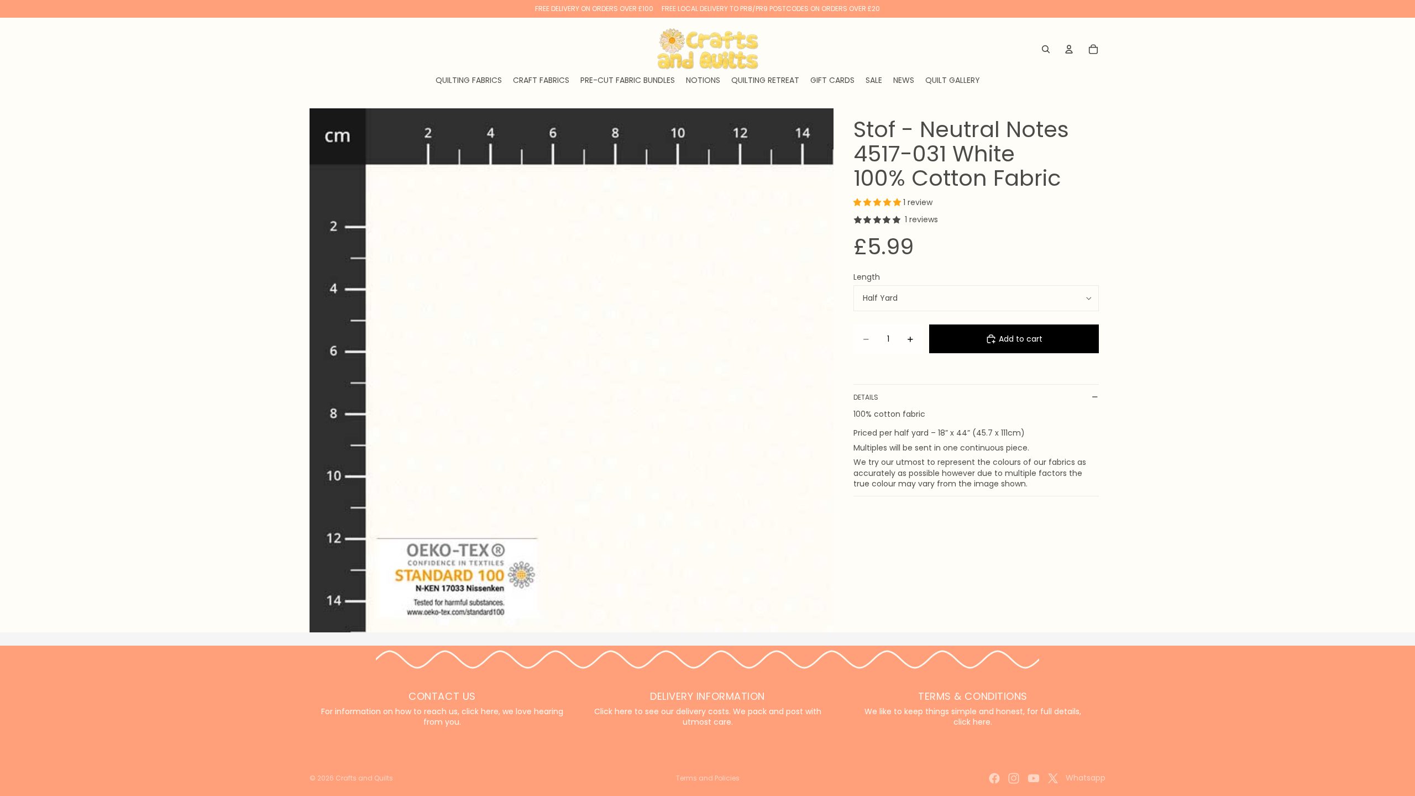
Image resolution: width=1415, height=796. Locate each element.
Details (865, 397)
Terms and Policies (708, 778)
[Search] (1046, 49)
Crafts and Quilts (364, 778)
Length (866, 276)
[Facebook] (994, 778)
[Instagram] (1013, 778)
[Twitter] (1053, 778)
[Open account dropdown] (1069, 49)
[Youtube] (1033, 778)
